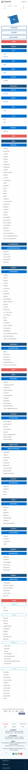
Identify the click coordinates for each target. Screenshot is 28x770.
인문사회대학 (13, 479)
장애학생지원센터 (6, 685)
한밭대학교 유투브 (21, 754)
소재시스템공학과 (6, 180)
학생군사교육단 (6, 693)
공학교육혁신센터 (6, 677)
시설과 (4, 122)
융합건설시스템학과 (7, 470)
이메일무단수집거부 (23, 724)
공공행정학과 (6, 486)
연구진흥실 (5, 93)
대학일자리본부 (7, 646)
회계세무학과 (6, 199)
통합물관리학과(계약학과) (8, 473)
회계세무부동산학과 (7, 518)
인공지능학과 (6, 262)
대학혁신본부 (13, 128)
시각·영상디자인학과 (7, 201)
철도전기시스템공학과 (7, 325)
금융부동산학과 (6, 357)
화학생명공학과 (6, 164)
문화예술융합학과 (6, 331)
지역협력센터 (6, 682)
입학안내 (22, 726)
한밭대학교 (6, 2)
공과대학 (13, 375)
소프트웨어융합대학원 (13, 244)
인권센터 (5, 698)
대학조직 (15, 5)
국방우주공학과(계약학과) (8, 233)
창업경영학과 (6, 515)
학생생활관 (5, 631)
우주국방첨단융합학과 (7, 395)
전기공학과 (5, 154)
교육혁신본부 (13, 77)
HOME (5, 6)
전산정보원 (5, 610)
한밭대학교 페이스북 (13, 754)
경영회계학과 (6, 507)
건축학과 (5, 183)
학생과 (4, 64)
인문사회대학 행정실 (13, 483)
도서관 (4, 607)
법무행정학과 (6, 228)
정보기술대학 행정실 (13, 418)
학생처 (13, 61)
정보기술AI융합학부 (7, 562)
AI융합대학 (13, 575)
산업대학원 (13, 267)
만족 (9, 711)
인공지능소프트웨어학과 (8, 588)
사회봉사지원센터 (6, 688)
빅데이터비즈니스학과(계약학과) (9, 365)
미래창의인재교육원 (7, 626)
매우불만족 (22, 711)
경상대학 (13, 500)
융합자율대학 (13, 549)
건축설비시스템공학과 (7, 172)
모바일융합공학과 (6, 259)
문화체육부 (5, 634)
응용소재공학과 (6, 151)
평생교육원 (5, 620)
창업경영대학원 (13, 344)
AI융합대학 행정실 (13, 579)
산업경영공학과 (6, 167)
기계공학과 (5, 148)
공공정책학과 (6, 209)
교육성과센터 (6, 648)
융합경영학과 (6, 512)
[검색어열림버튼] (22, 1)
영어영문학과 (6, 185)
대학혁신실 (5, 131)
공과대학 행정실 (13, 378)
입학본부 (13, 69)
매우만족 (5, 711)
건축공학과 (5, 161)
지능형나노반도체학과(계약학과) (9, 238)
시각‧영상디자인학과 (7, 312)
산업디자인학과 (6, 204)
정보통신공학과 (6, 254)
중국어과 (5, 188)
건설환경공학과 (6, 452)
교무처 (13, 50)
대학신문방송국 (6, 690)
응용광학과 (5, 214)
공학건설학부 (6, 559)
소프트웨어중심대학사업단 (9, 656)
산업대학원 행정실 (13, 271)
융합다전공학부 (6, 567)
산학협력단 (13, 98)
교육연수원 (5, 623)
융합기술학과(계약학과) (8, 406)
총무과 (4, 119)
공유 (23, 6)
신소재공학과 (6, 393)
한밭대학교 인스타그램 (19, 754)
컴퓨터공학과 (6, 251)
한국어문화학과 (6, 230)
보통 (13, 711)
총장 (14, 19)
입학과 (4, 72)
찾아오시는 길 (14, 724)
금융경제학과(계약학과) (8, 362)
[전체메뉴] (26, 1)
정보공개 (5, 726)
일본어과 (5, 191)
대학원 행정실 (13, 145)
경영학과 (5, 193)
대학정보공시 (14, 726)
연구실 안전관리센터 (7, 680)
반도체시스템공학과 (7, 222)
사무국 (13, 116)
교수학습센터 (6, 674)
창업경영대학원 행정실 (13, 348)
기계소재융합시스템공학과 (8, 385)
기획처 (13, 107)
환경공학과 (5, 175)
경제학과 (5, 196)
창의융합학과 (6, 207)
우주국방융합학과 (6, 225)
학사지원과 (5, 56)
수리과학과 (5, 212)
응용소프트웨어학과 (7, 424)
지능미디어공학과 (6, 257)
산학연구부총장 (13, 86)
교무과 (4, 54)
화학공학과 (5, 280)
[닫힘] (24, 1)
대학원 (13, 136)
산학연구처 (13, 90)
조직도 (5, 8)
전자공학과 (5, 156)
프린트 (23, 8)
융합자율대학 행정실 (13, 553)
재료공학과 (5, 169)
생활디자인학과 (6, 465)
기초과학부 (5, 536)
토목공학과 (5, 159)
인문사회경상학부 (6, 565)
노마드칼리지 (13, 528)
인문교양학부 (6, 539)
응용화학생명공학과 (7, 299)
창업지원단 (6, 651)
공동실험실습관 (6, 628)
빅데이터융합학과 (6, 217)
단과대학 (13, 369)
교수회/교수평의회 (13, 37)
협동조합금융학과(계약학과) (9, 523)
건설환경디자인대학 (13, 444)
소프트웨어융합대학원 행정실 (13, 248)
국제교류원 (5, 618)
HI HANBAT (10, 5)
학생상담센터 (6, 672)
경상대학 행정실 (13, 504)
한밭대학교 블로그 (16, 754)
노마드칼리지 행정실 (13, 532)
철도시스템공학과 (6, 220)
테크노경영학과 (6, 354)
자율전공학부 (6, 557)
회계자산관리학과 (6, 359)
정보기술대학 (13, 414)
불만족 (16, 711)
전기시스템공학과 (6, 429)
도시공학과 (5, 177)
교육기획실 (5, 80)
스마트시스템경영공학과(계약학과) (10, 236)
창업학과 (5, 351)
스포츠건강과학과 (6, 541)
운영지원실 (5, 101)
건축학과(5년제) (6, 457)
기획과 (4, 110)
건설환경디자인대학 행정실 (13, 448)
